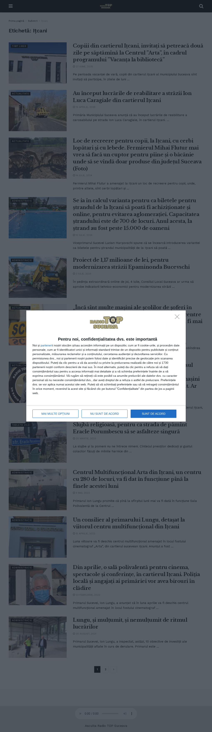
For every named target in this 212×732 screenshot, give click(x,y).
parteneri (46, 345)
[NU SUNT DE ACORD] (178, 318)
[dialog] (106, 366)
